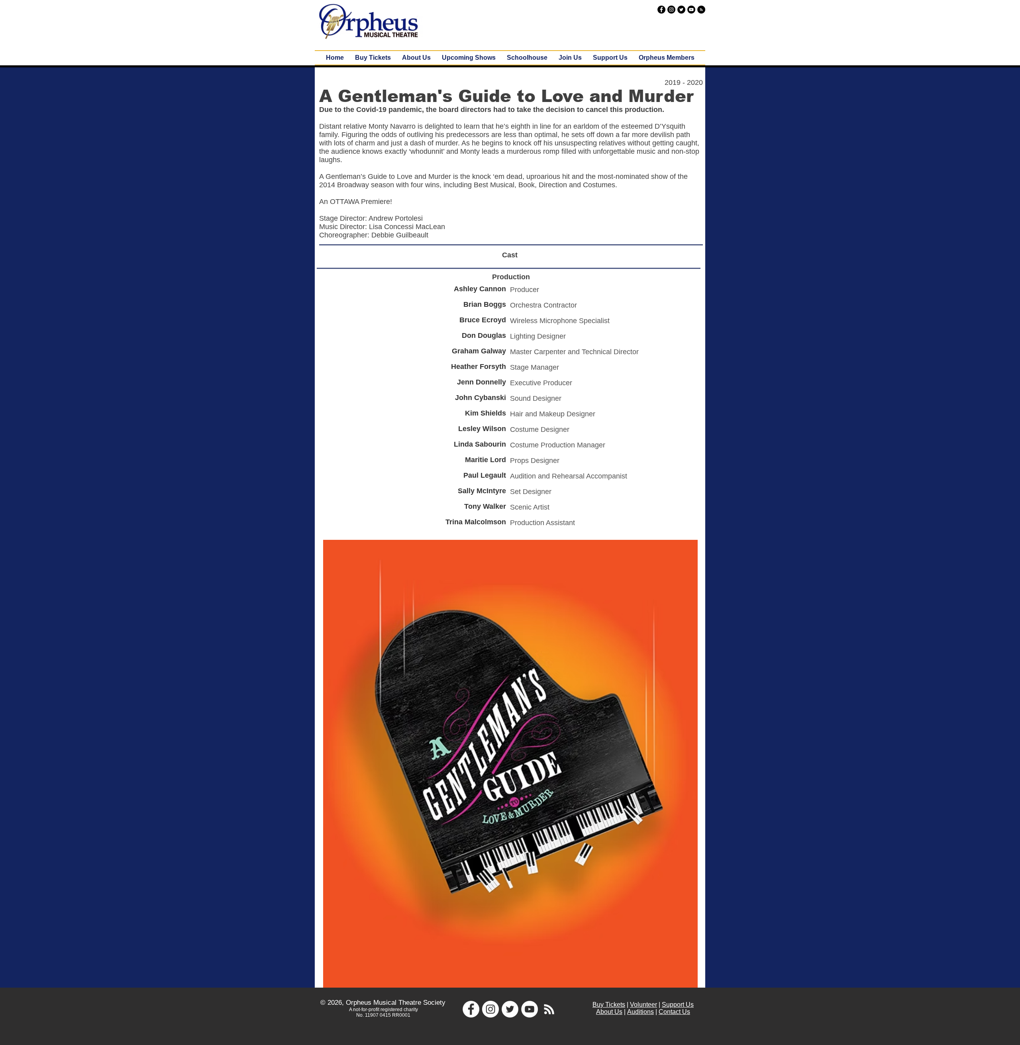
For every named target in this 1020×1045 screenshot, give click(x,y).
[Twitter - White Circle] (510, 1009)
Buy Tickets (608, 1004)
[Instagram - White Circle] (490, 1009)
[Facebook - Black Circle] (661, 10)
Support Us (678, 1004)
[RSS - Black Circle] (701, 10)
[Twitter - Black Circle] (681, 10)
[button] (468, 58)
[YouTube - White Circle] (529, 1009)
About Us (609, 1011)
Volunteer (643, 1004)
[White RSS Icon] (549, 1009)
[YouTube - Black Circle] (691, 10)
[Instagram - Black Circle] (671, 10)
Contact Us (674, 1011)
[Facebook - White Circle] (471, 1009)
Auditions (640, 1011)
